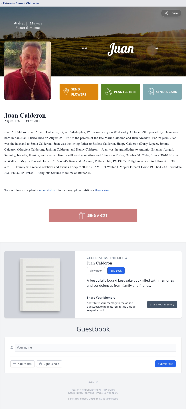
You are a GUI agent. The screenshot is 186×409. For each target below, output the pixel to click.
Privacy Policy (83, 392)
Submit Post (165, 363)
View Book (96, 270)
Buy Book (116, 270)
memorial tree (48, 190)
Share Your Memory (162, 304)
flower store (102, 190)
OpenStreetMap (97, 398)
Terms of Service (102, 392)
